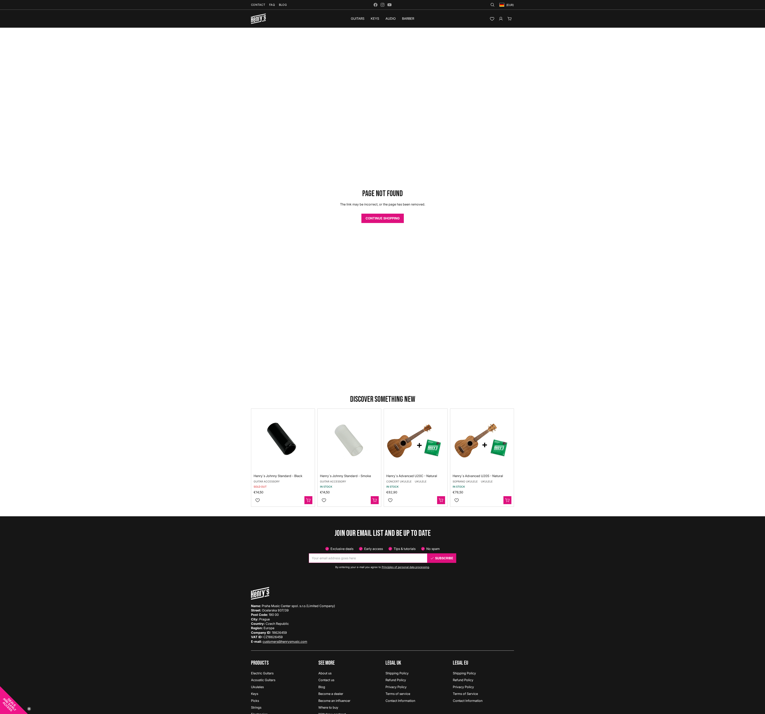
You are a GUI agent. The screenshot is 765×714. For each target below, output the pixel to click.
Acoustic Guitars (263, 680)
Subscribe (444, 558)
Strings (256, 707)
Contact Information (400, 701)
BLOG (283, 4)
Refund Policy (395, 680)
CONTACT (258, 4)
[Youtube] (389, 4)
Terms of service (397, 694)
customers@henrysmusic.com (285, 642)
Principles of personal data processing (405, 567)
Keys (254, 694)
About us (325, 673)
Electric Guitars (262, 673)
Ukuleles (257, 687)
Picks (255, 701)
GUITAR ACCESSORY (267, 481)
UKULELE (421, 481)
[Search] (492, 4)
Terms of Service (465, 694)
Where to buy (328, 707)
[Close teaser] (29, 709)
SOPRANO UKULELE (465, 481)
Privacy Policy (396, 687)
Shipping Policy (397, 673)
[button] (14, 700)
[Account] (500, 18)
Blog (321, 687)
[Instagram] (382, 4)
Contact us (326, 680)
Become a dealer (330, 694)
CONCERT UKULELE (399, 481)
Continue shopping (383, 218)
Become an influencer (334, 701)
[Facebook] (375, 4)
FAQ (272, 4)
